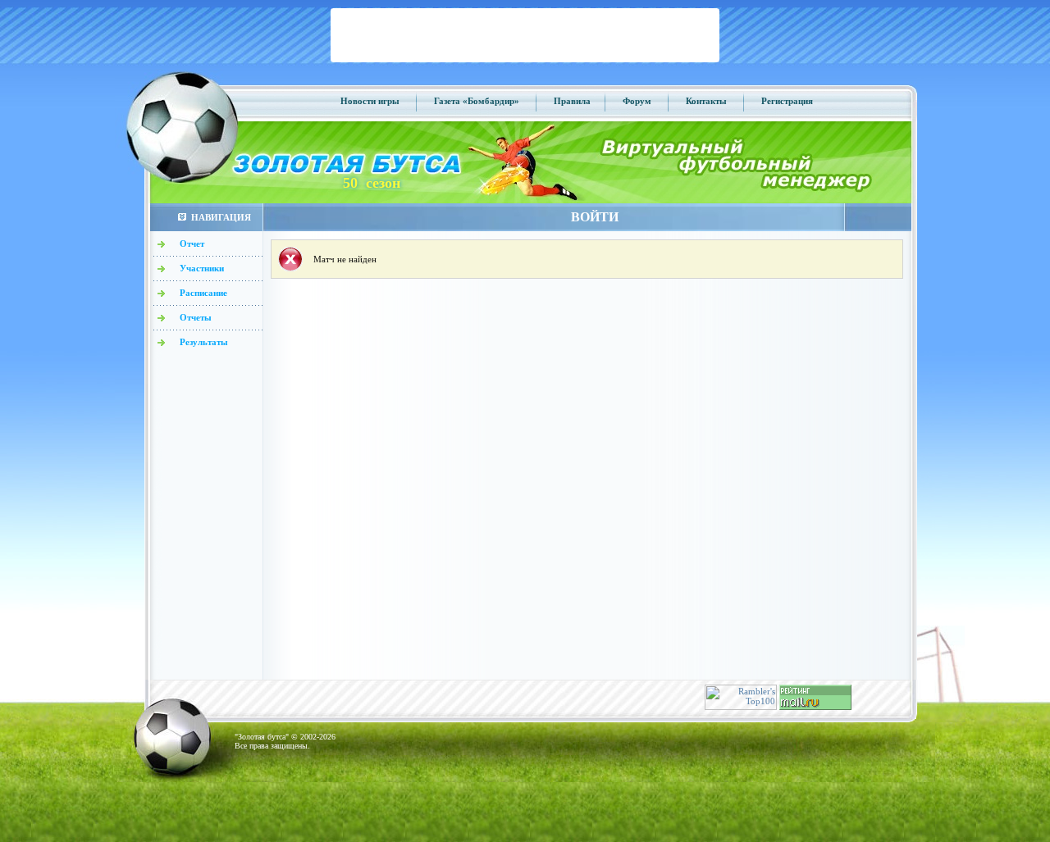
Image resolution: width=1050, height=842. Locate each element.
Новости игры (369, 101)
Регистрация (787, 101)
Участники (202, 268)
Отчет (192, 243)
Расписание (203, 293)
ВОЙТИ (595, 217)
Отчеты (196, 317)
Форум (637, 101)
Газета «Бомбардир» (476, 101)
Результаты (204, 342)
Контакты (706, 101)
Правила (572, 101)
